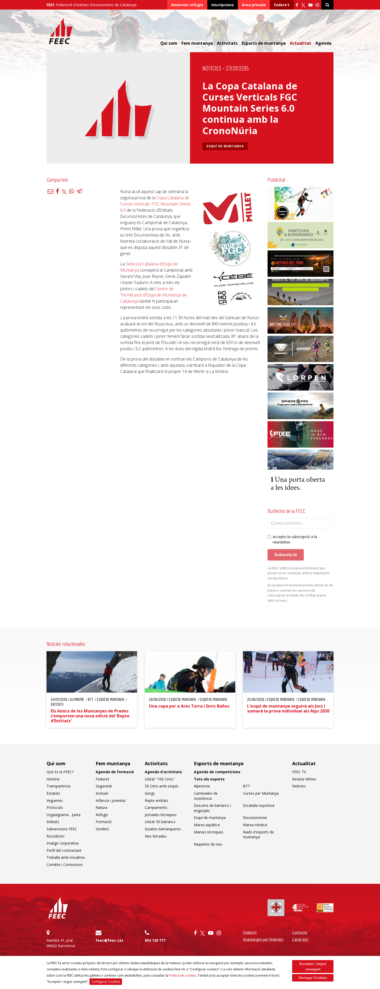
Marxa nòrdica (255, 824)
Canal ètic (300, 939)
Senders (102, 828)
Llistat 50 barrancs (160, 821)
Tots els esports (209, 779)
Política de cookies (182, 975)
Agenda (323, 43)
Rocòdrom (55, 836)
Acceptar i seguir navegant (312, 966)
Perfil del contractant (64, 850)
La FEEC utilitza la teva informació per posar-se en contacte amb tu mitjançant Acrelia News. (299, 573)
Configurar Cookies (106, 981)
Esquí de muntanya (225, 146)
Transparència (58, 786)
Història (53, 779)
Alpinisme (202, 786)
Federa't (282, 4)
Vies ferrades (155, 836)
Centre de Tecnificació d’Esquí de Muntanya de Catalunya (153, 295)
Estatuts (53, 793)
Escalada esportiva (258, 805)
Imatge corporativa (63, 843)
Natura (101, 807)
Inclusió (102, 793)
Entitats (53, 821)
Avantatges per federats (263, 939)
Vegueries (55, 800)
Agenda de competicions (217, 771)
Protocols (55, 807)
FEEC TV (299, 771)
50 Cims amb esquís (161, 786)
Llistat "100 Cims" (159, 779)
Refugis (102, 814)
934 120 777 (155, 940)
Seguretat (104, 786)
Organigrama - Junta (63, 814)
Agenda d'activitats (163, 771)
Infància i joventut (111, 800)
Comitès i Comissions (65, 864)
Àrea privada (254, 4)
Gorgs (150, 793)
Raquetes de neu (208, 844)
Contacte (299, 932)
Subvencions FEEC (62, 828)
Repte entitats (156, 800)
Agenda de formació (115, 771)
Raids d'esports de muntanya (258, 835)
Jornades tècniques (161, 814)
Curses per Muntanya (261, 793)
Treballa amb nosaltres (66, 857)
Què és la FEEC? (60, 771)
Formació (104, 821)
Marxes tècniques (208, 832)
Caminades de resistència (206, 796)
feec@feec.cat (109, 940)
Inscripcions (222, 4)
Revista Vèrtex (304, 779)
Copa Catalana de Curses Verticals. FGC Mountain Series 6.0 (155, 204)
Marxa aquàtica (207, 824)
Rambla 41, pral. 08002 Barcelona (61, 943)
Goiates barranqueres (163, 828)
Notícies (211, 68)
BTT (246, 786)
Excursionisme (255, 817)
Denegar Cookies (313, 978)
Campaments (156, 807)
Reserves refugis (187, 4)
